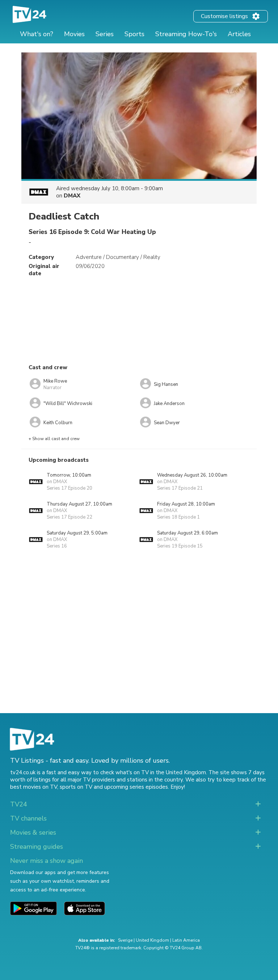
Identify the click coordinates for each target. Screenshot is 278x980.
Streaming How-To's (186, 34)
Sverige (125, 940)
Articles (239, 34)
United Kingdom (152, 940)
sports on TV (76, 787)
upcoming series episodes (136, 787)
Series (105, 34)
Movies (74, 34)
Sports (134, 34)
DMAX (72, 195)
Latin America (186, 940)
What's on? (36, 34)
